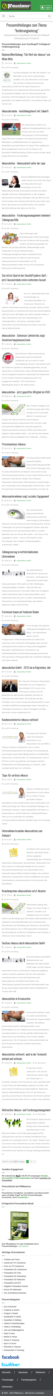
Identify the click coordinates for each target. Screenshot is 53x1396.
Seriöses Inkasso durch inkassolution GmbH (23, 943)
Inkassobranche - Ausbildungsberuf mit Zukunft (25, 111)
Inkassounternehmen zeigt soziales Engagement (25, 496)
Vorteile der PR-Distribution (15, 1262)
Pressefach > (23, 1197)
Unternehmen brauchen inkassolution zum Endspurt (22, 833)
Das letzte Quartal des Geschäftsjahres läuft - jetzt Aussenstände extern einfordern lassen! (25, 277)
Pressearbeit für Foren (12, 1272)
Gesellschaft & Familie (12, 1316)
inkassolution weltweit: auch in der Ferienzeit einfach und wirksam (24, 1056)
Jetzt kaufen (23, 1246)
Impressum (23, 1372)
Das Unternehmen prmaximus (15, 1292)
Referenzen (40, 1372)
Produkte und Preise (12, 1259)
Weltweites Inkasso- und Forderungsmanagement (26, 1110)
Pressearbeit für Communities (15, 1269)
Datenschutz (7, 1386)
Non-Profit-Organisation (20, 1178)
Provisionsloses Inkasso (14, 444)
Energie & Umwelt (11, 1313)
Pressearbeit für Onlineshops (15, 1276)
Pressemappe (7, 1379)
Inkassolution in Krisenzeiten (16, 998)
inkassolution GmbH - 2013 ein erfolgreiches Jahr (26, 667)
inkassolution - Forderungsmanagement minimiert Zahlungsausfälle (26, 217)
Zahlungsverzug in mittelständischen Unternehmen (20, 554)
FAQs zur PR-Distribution (14, 1266)
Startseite (6, 1372)
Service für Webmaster (12, 1289)
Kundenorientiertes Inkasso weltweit (20, 719)
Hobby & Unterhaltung (12, 1326)
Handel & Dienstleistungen (14, 1323)
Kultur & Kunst (9, 1333)
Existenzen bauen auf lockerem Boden (20, 612)
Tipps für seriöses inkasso (15, 775)
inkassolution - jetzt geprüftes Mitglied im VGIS (26, 392)
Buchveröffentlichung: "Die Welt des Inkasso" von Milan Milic (26, 56)
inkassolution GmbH (24, 63)
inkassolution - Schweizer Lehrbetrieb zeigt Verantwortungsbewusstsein (23, 337)
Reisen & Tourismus (11, 1340)
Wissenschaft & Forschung (14, 1350)
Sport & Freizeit (10, 1343)
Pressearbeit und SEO (12, 1282)
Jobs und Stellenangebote (14, 1330)
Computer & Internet (11, 1309)
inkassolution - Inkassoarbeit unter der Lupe (23, 163)
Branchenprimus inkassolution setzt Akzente (24, 891)
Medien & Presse (10, 1336)
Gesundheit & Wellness (13, 1319)
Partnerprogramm (28, 1379)
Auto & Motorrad (10, 1306)
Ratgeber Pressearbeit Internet (16, 1286)
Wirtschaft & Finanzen (12, 1346)
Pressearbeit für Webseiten (14, 1279)
